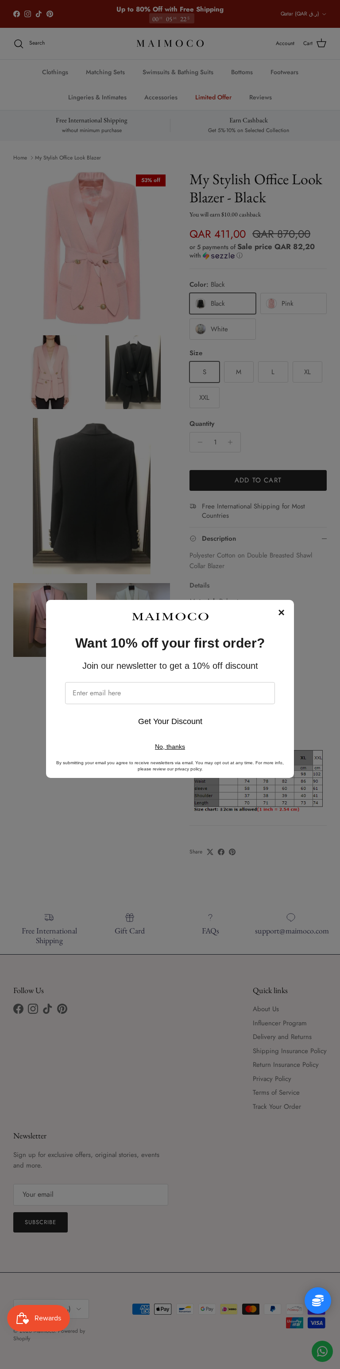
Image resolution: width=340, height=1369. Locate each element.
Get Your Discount (170, 721)
